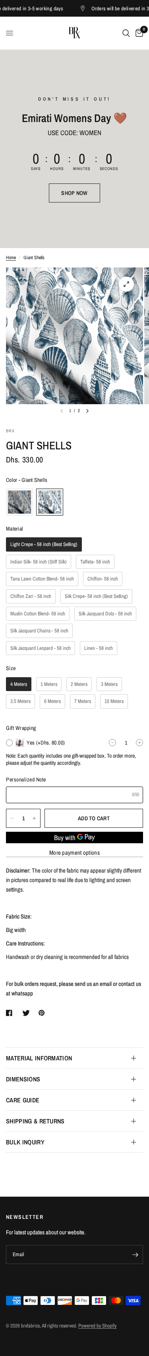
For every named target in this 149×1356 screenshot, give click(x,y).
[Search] (126, 33)
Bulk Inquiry (25, 1142)
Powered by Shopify (97, 1325)
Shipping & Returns (35, 1121)
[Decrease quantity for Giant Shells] (12, 818)
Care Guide (22, 1100)
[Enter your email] (135, 1254)
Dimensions (23, 1079)
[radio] (19, 502)
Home (11, 257)
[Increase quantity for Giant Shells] (34, 818)
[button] (74, 192)
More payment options (74, 852)
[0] (138, 33)
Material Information (39, 1058)
